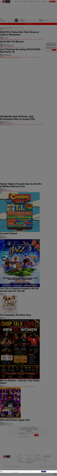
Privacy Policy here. (16, 472)
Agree (43, 471)
